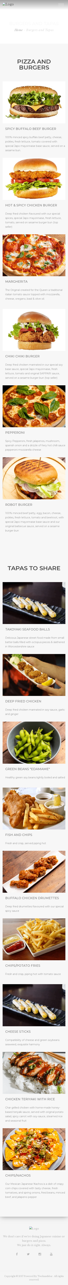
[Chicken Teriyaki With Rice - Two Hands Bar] (34, 1073)
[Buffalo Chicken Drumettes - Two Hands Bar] (34, 872)
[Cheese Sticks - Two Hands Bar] (34, 603)
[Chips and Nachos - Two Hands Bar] (34, 1149)
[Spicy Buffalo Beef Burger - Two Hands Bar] (34, 102)
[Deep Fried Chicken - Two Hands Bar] (34, 675)
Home (18, 30)
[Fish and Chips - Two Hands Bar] (34, 808)
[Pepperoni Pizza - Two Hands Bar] (34, 406)
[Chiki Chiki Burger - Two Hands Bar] (34, 330)
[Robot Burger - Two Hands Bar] (34, 478)
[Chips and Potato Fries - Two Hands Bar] (34, 939)
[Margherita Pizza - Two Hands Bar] (34, 255)
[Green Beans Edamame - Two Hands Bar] (34, 742)
